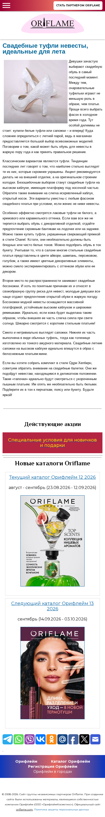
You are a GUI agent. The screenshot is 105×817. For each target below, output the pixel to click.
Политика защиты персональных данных (61, 809)
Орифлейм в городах (52, 771)
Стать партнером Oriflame (78, 5)
